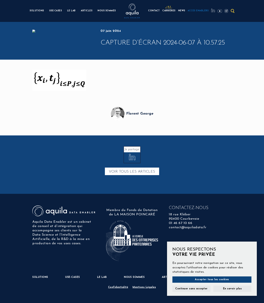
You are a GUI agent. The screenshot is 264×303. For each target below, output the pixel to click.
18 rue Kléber (180, 214)
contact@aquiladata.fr (188, 227)
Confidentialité (118, 287)
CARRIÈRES (168, 10)
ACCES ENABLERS (198, 11)
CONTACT (154, 11)
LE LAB (71, 11)
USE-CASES (55, 11)
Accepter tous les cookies (212, 279)
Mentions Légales (144, 287)
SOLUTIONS (37, 11)
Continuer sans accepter (191, 288)
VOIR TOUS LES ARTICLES (132, 172)
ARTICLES (86, 11)
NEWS (181, 11)
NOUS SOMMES (107, 11)
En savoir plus (232, 288)
